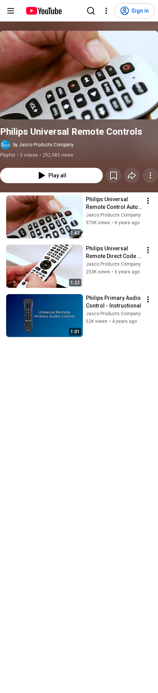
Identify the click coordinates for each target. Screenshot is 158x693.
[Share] (132, 175)
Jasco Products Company (113, 215)
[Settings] (106, 10)
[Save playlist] (113, 175)
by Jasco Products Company (43, 144)
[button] (79, 75)
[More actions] (150, 175)
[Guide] (10, 10)
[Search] (90, 10)
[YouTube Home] (43, 11)
